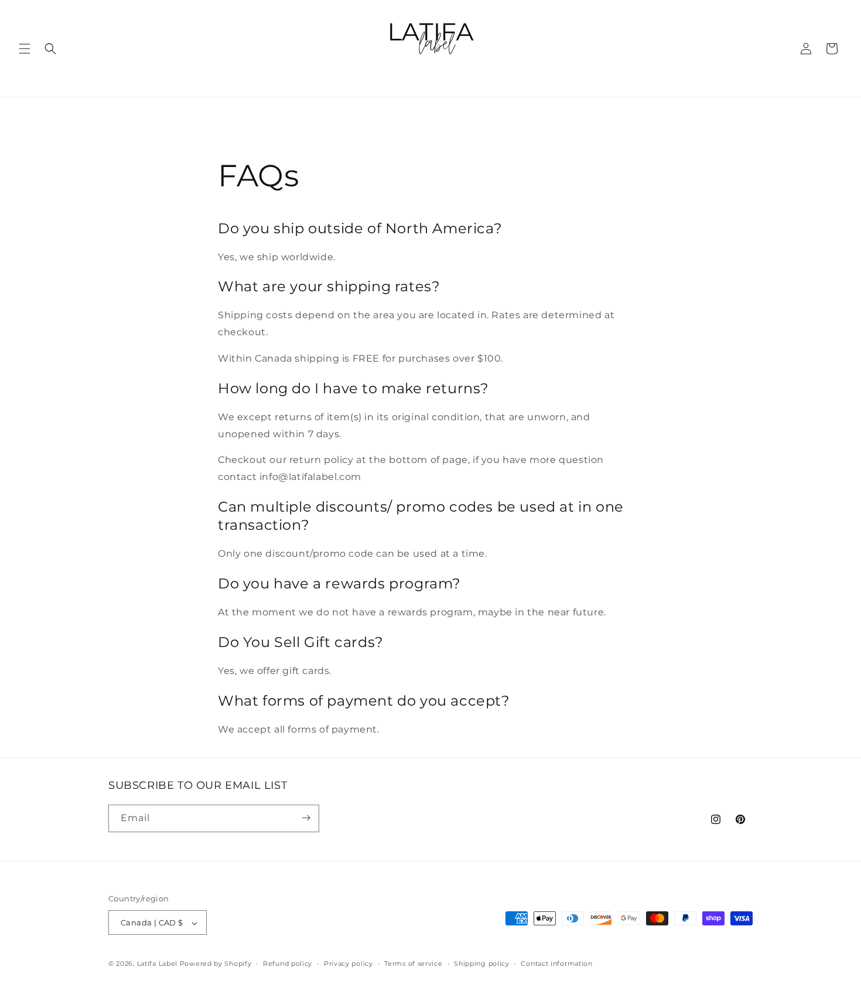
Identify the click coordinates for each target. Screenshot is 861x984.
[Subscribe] (306, 818)
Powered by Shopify (216, 964)
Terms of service (413, 963)
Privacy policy (348, 963)
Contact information (556, 963)
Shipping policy (482, 963)
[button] (24, 49)
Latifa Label (157, 964)
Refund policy (287, 963)
